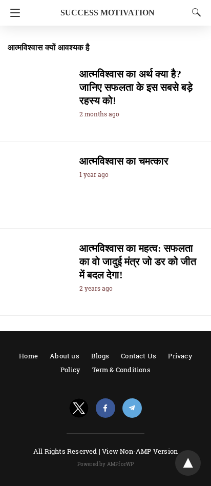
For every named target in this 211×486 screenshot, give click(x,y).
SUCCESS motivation (107, 12)
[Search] (194, 12)
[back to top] (188, 463)
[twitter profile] (79, 408)
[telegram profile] (132, 408)
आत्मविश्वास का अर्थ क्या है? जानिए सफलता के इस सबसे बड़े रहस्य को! (136, 87)
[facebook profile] (105, 408)
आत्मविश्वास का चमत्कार (123, 161)
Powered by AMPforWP (105, 464)
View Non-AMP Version (140, 451)
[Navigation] (12, 13)
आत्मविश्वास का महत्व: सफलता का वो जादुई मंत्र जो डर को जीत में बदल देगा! (137, 261)
